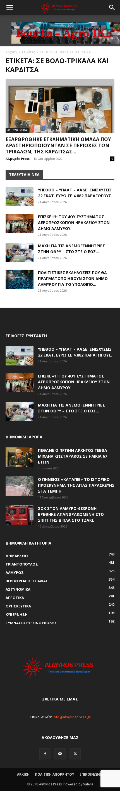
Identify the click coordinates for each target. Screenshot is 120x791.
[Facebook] (45, 753)
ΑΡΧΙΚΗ (23, 774)
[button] (9, 7)
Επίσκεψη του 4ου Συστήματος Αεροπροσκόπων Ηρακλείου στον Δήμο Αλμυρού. (74, 222)
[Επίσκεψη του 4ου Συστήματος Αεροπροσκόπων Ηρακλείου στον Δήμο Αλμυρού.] (19, 223)
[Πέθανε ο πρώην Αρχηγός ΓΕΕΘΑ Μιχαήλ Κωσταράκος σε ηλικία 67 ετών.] (19, 457)
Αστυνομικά (17, 130)
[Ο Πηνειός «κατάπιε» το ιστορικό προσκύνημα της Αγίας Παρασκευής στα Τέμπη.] (19, 486)
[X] (75, 753)
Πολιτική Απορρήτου (54, 774)
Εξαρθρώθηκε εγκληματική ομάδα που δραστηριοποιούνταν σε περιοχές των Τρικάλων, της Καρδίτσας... (58, 145)
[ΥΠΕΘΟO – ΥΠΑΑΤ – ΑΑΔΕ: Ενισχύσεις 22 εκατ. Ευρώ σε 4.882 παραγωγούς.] (19, 196)
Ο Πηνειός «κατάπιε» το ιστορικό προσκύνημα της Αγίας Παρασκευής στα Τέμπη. (76, 485)
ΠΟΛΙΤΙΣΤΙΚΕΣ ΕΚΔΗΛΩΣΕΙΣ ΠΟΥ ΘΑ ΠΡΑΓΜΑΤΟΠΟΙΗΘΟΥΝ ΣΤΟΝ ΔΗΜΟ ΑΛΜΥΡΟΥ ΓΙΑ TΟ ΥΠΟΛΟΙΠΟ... (73, 278)
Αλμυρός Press (18, 158)
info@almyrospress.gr (71, 716)
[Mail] (60, 753)
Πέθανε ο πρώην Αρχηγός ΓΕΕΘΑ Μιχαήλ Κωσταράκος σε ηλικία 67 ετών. (72, 456)
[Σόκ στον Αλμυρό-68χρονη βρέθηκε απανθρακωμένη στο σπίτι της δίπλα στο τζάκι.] (19, 515)
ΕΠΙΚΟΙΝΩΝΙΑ (91, 774)
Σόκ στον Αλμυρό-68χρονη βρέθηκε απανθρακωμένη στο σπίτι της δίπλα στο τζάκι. (71, 514)
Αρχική (11, 52)
